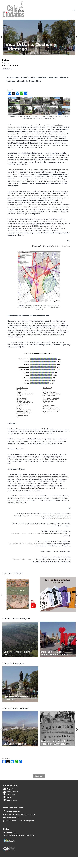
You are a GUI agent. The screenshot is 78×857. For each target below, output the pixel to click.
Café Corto (11, 794)
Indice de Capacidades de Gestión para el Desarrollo (26, 544)
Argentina (5, 63)
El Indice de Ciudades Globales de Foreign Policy (27, 534)
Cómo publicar (12, 792)
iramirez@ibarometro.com (61, 518)
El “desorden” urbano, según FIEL (24, 559)
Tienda (11, 832)
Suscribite (39, 776)
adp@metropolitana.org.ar (34, 516)
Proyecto (10, 789)
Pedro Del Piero (10, 65)
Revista (9, 797)
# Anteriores (12, 800)
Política (5, 60)
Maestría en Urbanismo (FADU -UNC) (20, 835)
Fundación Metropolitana (61, 246)
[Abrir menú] (74, 9)
